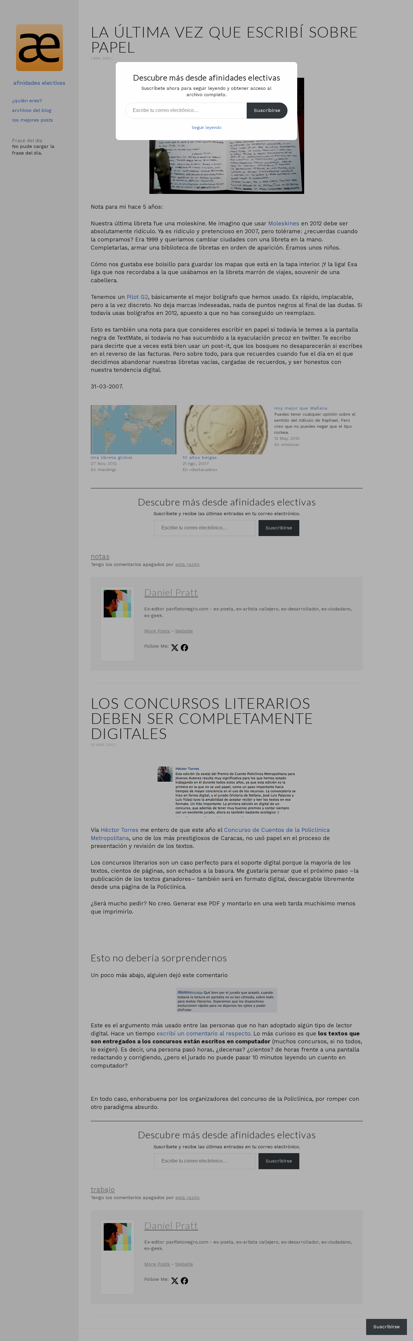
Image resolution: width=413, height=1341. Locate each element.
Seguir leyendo (207, 127)
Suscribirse (267, 110)
